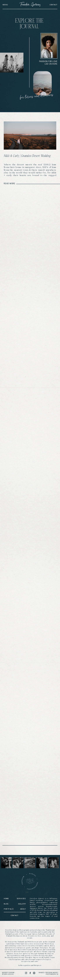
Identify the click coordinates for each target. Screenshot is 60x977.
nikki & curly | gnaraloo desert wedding (27, 156)
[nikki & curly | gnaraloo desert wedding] (30, 135)
